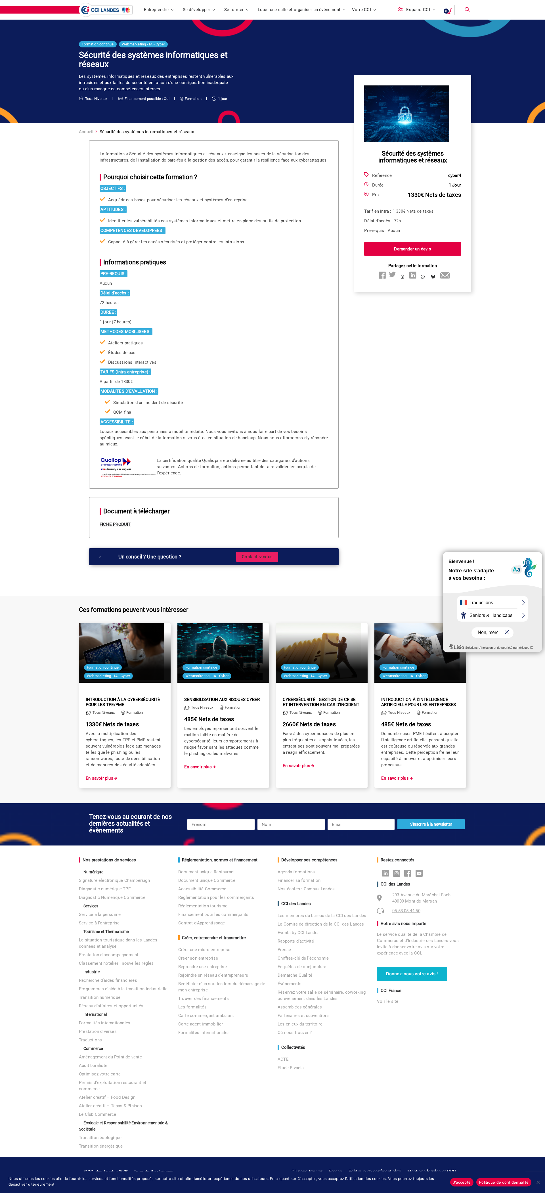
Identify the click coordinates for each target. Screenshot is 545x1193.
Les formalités (192, 1007)
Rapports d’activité (296, 941)
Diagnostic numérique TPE (105, 888)
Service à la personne (100, 914)
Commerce (93, 1048)
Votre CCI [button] (361, 9)
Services (90, 906)
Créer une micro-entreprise (204, 949)
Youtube (420, 873)
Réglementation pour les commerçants (216, 897)
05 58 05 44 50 (406, 910)
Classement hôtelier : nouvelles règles (116, 963)
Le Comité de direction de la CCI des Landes (321, 924)
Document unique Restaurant (206, 871)
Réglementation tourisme (203, 906)
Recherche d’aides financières (108, 980)
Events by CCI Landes (299, 932)
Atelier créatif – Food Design (107, 1097)
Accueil (86, 131)
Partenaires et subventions (304, 1015)
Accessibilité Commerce (202, 888)
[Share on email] (443, 275)
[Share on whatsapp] (423, 277)
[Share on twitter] (392, 275)
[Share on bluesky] (433, 277)
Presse (284, 949)
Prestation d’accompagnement (108, 954)
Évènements (289, 983)
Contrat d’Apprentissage (201, 923)
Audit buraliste (93, 1065)
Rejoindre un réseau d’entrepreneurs (213, 975)
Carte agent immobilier (200, 1024)
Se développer (196, 9)
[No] (538, 1182)
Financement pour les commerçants (213, 914)
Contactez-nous (257, 556)
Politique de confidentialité (504, 1182)
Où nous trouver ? (295, 1032)
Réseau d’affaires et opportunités (111, 1005)
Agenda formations (296, 871)
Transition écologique (100, 1137)
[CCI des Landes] (106, 10)
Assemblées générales (300, 1007)
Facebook (409, 873)
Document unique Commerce (206, 880)
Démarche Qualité (295, 975)
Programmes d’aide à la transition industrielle (123, 988)
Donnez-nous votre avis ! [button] (412, 973)
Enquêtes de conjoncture (302, 966)
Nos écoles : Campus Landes (306, 888)
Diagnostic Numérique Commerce (112, 897)
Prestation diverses (98, 1031)
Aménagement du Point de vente (110, 1057)
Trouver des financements (203, 998)
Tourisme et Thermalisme (106, 931)
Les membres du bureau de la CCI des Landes (322, 915)
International (95, 1014)
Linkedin (387, 873)
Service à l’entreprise (99, 923)
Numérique (93, 872)
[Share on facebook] (382, 275)
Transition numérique (99, 997)
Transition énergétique (101, 1146)
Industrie (91, 972)
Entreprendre (156, 9)
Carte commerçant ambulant (206, 1015)
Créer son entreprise (198, 958)
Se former (234, 9)
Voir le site (387, 1001)
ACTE (283, 1059)
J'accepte (462, 1182)
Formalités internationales (104, 1022)
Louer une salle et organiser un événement (299, 9)
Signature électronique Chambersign (114, 880)
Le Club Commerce (97, 1114)
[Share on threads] (402, 277)
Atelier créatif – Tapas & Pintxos (110, 1105)
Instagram (398, 873)
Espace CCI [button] (418, 9)
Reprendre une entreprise (202, 966)
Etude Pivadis (291, 1067)
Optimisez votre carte (100, 1074)
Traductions (90, 1040)
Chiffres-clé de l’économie (303, 958)
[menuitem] (159, 10)
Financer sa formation (299, 880)
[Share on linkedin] (412, 275)
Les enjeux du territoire (300, 1024)
